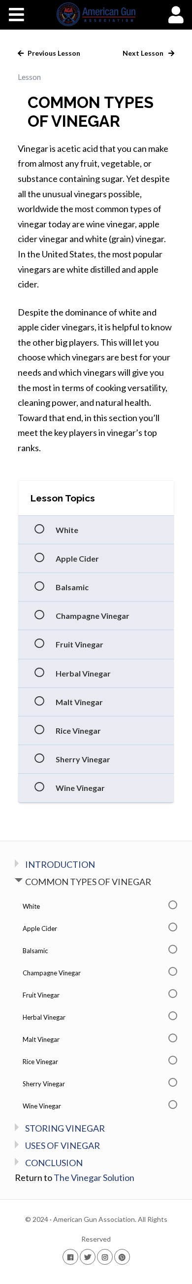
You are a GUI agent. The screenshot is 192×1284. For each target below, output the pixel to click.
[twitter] (88, 1256)
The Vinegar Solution (94, 1177)
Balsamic (72, 587)
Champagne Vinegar (92, 615)
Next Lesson (144, 53)
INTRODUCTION (60, 864)
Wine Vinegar (80, 787)
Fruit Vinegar (79, 644)
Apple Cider (77, 558)
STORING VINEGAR (65, 1128)
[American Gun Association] (96, 14)
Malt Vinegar (79, 702)
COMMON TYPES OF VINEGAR (88, 881)
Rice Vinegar (78, 730)
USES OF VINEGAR (62, 1145)
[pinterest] (122, 1256)
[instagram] (105, 1256)
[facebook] (70, 1256)
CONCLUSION (54, 1162)
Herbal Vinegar (83, 673)
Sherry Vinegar (83, 759)
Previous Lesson (53, 53)
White (67, 530)
